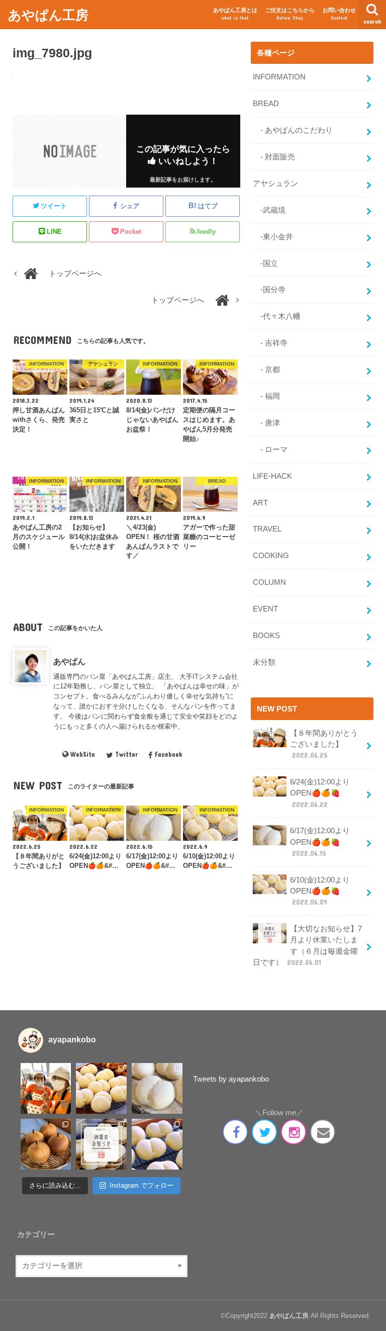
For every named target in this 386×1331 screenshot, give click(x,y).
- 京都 (266, 370)
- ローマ (270, 450)
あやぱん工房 (48, 14)
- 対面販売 (274, 157)
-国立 (265, 263)
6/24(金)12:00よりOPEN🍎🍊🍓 (320, 793)
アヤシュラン (275, 184)
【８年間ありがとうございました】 (324, 744)
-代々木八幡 (277, 316)
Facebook (168, 754)
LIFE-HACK (272, 476)
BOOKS (266, 636)
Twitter (126, 754)
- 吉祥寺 (270, 343)
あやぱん (69, 661)
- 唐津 (266, 423)
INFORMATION (279, 77)
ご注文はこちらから (290, 14)
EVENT (265, 609)
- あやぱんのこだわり (293, 130)
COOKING (271, 556)
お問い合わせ (339, 14)
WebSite (82, 754)
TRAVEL (267, 529)
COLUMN (269, 582)
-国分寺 (269, 290)
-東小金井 (273, 237)
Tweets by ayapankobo (231, 1079)
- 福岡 (266, 396)
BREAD (266, 104)
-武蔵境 (269, 210)
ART (260, 503)
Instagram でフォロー (141, 1185)
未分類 (264, 662)
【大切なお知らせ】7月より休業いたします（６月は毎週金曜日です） (307, 945)
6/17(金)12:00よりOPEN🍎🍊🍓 (320, 842)
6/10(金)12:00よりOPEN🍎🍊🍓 (320, 891)
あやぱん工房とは (235, 14)
